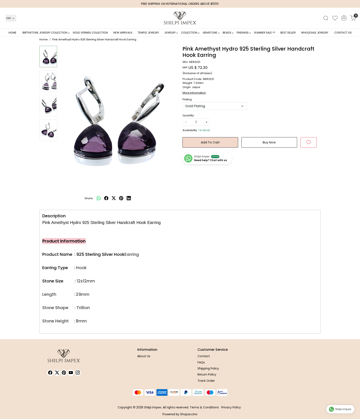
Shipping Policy (208, 368)
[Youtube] (71, 373)
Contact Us (343, 33)
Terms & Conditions (204, 407)
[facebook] (106, 198)
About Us (143, 356)
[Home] (180, 18)
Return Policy (207, 374)
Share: (89, 198)
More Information (194, 93)
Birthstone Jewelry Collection (44, 33)
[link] (325, 18)
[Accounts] (344, 18)
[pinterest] (121, 198)
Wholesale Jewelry (314, 33)
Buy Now (269, 142)
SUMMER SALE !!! (264, 33)
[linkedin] (128, 198)
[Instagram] (78, 373)
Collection (189, 33)
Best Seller (288, 33)
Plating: (187, 99)
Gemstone (210, 33)
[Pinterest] (64, 373)
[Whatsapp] (98, 198)
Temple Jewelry (148, 33)
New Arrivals (122, 33)
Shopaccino (189, 414)
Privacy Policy (231, 407)
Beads (227, 33)
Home (12, 33)
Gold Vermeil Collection (90, 33)
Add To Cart (210, 142)
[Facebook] (50, 373)
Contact (204, 356)
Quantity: (188, 115)
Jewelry (170, 33)
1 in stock (204, 130)
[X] (57, 373)
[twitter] (114, 198)
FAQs (201, 362)
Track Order (206, 381)
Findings (243, 33)
